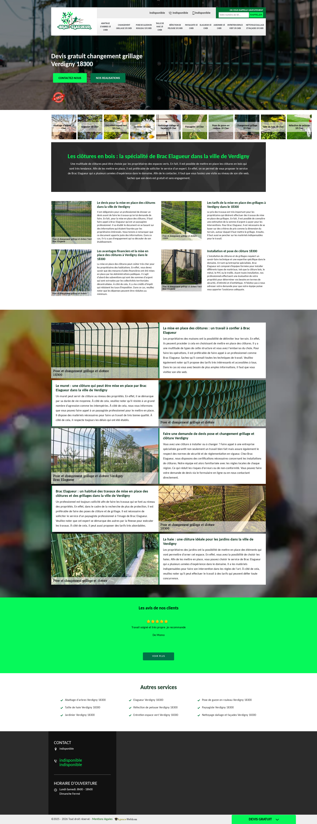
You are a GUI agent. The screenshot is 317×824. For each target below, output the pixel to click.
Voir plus (158, 656)
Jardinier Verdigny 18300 (80, 715)
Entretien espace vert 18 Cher (235, 27)
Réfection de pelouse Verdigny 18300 (155, 707)
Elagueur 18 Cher (205, 27)
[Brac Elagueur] (74, 21)
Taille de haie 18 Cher (160, 27)
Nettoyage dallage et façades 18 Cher (255, 27)
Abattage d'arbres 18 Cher (105, 27)
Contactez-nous (70, 78)
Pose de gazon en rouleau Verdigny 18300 (227, 700)
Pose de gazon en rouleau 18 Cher (144, 27)
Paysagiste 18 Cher (191, 27)
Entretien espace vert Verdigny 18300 (155, 715)
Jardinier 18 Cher (219, 27)
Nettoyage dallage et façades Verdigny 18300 (229, 715)
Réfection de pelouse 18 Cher (175, 27)
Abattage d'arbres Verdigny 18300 (85, 700)
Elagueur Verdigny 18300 (148, 700)
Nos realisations (108, 78)
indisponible (157, 13)
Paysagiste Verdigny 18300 (218, 707)
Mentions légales (102, 819)
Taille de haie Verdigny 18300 (82, 707)
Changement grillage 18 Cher (124, 27)
